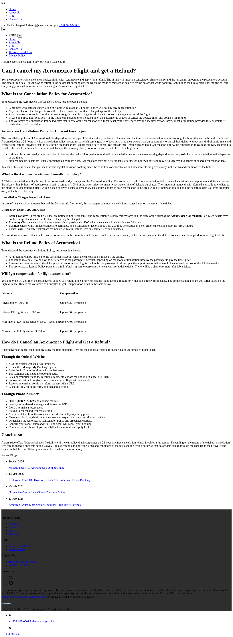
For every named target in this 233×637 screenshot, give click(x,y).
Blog (11, 45)
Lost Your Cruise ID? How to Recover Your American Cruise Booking (49, 480)
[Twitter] (11, 578)
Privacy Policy (17, 55)
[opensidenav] (3, 29)
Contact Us (15, 48)
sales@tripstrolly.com (24, 561)
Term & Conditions (20, 546)
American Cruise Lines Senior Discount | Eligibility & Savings (45, 504)
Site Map (14, 533)
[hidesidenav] (19, 36)
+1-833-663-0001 (69, 25)
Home (12, 39)
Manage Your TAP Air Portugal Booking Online (36, 467)
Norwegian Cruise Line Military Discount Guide (37, 492)
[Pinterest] (11, 583)
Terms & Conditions (20, 52)
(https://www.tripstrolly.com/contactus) (23, 596)
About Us (14, 42)
